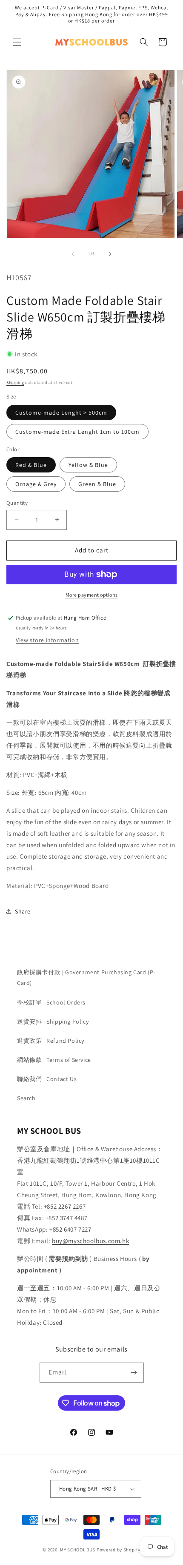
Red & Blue (31, 465)
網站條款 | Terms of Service (54, 1060)
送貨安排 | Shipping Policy (53, 1021)
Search (26, 1098)
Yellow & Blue (88, 465)
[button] (17, 42)
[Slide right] (110, 254)
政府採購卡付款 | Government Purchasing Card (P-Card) (86, 977)
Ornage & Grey (36, 484)
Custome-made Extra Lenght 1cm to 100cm (77, 431)
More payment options (92, 595)
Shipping (15, 382)
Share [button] (23, 911)
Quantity (17, 502)
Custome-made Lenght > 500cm (61, 412)
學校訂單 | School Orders (51, 1002)
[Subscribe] (134, 1373)
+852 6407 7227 (70, 1229)
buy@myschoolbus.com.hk (90, 1241)
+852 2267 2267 (65, 1206)
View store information (47, 640)
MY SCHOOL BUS (77, 1550)
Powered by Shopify (118, 1550)
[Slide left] (72, 254)
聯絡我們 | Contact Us (47, 1079)
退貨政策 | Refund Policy (50, 1040)
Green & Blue (97, 484)
